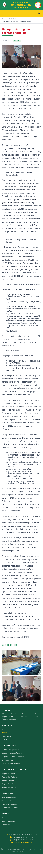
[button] (21, 662)
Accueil (4, 18)
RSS (30, 851)
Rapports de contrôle (10, 818)
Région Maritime (8, 773)
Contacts (5, 739)
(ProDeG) (35, 189)
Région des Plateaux (9, 777)
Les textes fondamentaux (11, 763)
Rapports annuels (8, 821)
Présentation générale (10, 750)
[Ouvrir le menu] (4, 13)
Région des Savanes (9, 787)
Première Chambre (9, 797)
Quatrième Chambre (10, 808)
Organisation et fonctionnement (14, 756)
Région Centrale (8, 780)
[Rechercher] (39, 13)
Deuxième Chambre (9, 801)
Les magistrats (7, 760)
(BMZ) (18, 136)
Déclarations (6, 825)
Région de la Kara (8, 784)
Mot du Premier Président (12, 753)
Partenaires (6, 736)
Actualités (12, 18)
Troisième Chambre (9, 804)
